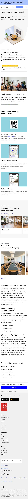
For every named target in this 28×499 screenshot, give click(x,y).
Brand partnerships (5, 442)
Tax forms (3, 454)
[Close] (26, 2)
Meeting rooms (10, 391)
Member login (4, 450)
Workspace (3, 391)
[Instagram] (10, 395)
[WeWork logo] (4, 7)
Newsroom (3, 425)
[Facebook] (6, 395)
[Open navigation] (25, 7)
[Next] (3, 2)
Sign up (14, 387)
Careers (3, 423)
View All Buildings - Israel (7, 213)
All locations (4, 465)
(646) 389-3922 (4, 468)
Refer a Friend (4, 438)
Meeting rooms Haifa (6, 369)
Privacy (2, 477)
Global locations (5, 417)
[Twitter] (15, 395)
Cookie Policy (14, 477)
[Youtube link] (1, 395)
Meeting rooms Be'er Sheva (8, 366)
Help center (4, 452)
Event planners (4, 440)
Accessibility (4, 481)
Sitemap (10, 481)
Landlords (3, 436)
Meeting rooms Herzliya (7, 372)
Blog (2, 426)
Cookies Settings (22, 477)
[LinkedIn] (19, 395)
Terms (7, 477)
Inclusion (3, 421)
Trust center (4, 428)
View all (5, 61)
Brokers (3, 434)
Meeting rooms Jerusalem (7, 375)
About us (3, 419)
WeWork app (11, 136)
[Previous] (1, 2)
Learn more (9, 3)
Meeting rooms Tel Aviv (7, 377)
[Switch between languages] (13, 7)
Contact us (3, 448)
